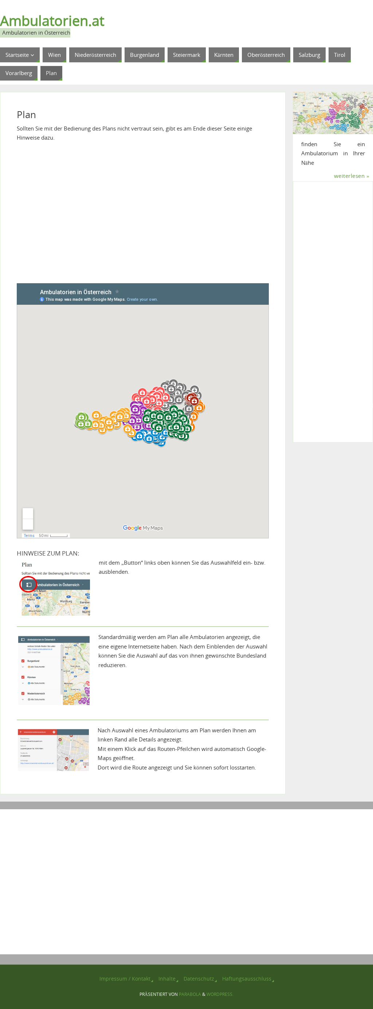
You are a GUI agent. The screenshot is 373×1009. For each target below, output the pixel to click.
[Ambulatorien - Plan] (333, 113)
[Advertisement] (143, 218)
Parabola (190, 994)
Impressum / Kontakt (124, 978)
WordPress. (220, 994)
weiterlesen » (352, 175)
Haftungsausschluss (246, 978)
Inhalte (167, 978)
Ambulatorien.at (52, 20)
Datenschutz (199, 978)
